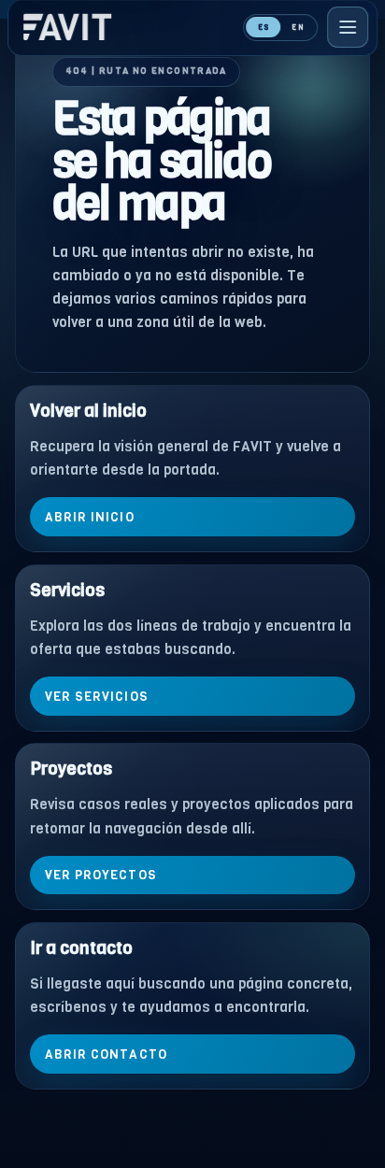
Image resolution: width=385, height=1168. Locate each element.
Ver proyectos (101, 874)
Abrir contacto (106, 1054)
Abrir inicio (90, 516)
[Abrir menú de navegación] (347, 27)
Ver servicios (97, 696)
